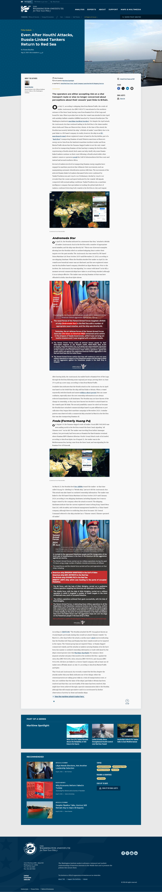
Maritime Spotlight (68, 80)
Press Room (27, 877)
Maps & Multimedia (131, 10)
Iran (61, 17)
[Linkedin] (127, 88)
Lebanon (68, 17)
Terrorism (115, 770)
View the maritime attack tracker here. (69, 696)
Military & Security (34, 17)
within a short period (88, 393)
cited (93, 638)
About (102, 10)
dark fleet (56, 139)
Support (113, 10)
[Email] (131, 88)
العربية (41, 52)
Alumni (85, 879)
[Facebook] (118, 88)
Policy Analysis (26, 30)
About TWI (61, 879)
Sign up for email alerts (110, 788)
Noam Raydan (28, 50)
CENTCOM (66, 632)
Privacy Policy (35, 889)
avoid (75, 157)
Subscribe (27, 879)
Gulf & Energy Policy (119, 766)
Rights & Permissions (48, 889)
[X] (123, 88)
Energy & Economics (48, 17)
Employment (25, 889)
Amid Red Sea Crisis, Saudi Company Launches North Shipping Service (82, 83)
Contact (26, 875)
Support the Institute (74, 879)
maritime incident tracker (79, 121)
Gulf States (76, 17)
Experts (91, 10)
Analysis (79, 10)
